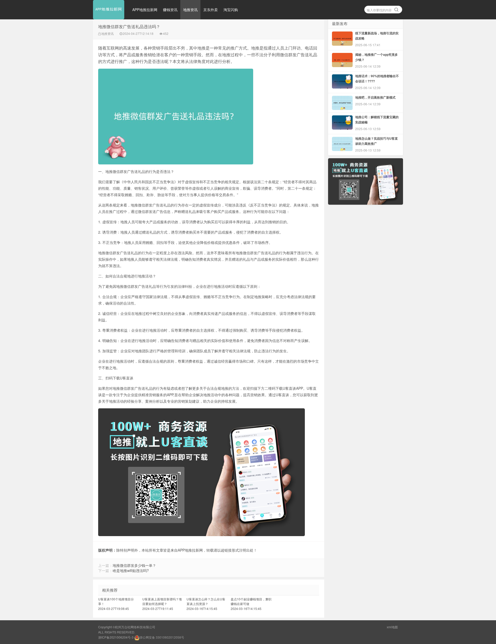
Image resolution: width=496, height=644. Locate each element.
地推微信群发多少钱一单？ (134, 565)
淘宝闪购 (230, 9)
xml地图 (392, 627)
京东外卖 (210, 9)
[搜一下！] (396, 9)
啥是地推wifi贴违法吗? (131, 570)
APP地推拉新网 (144, 9)
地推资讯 (190, 9)
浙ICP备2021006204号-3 (116, 637)
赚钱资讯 (170, 9)
